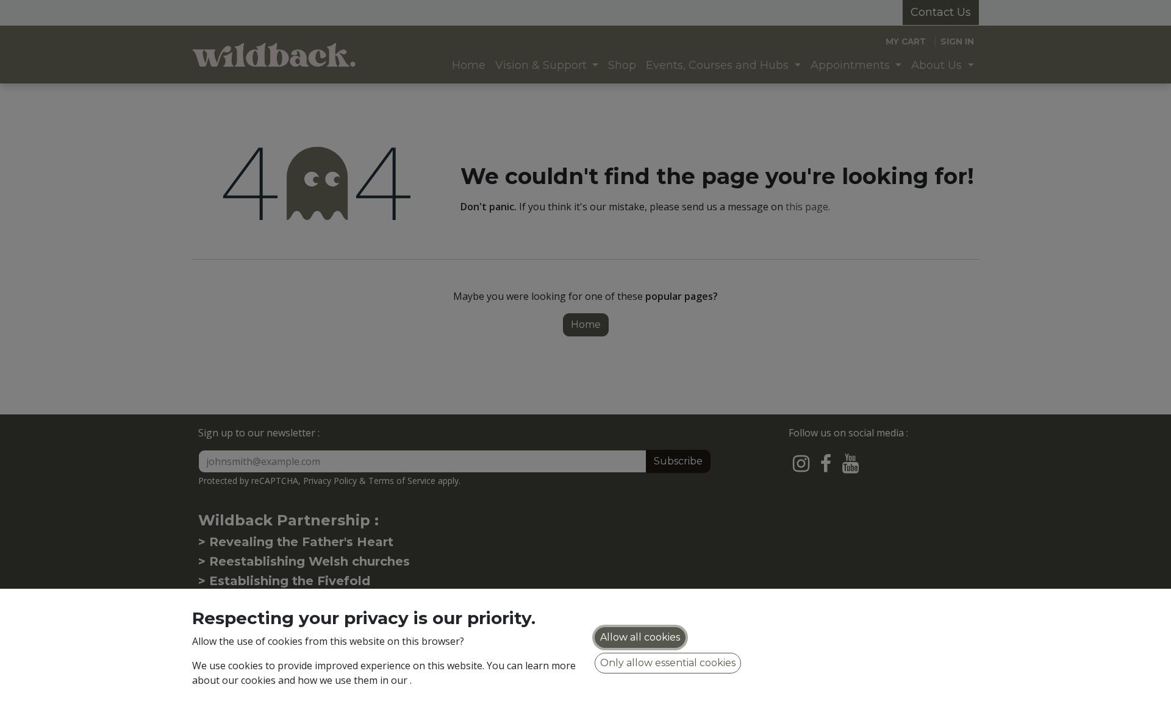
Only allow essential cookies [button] (668, 663)
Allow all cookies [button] (640, 637)
